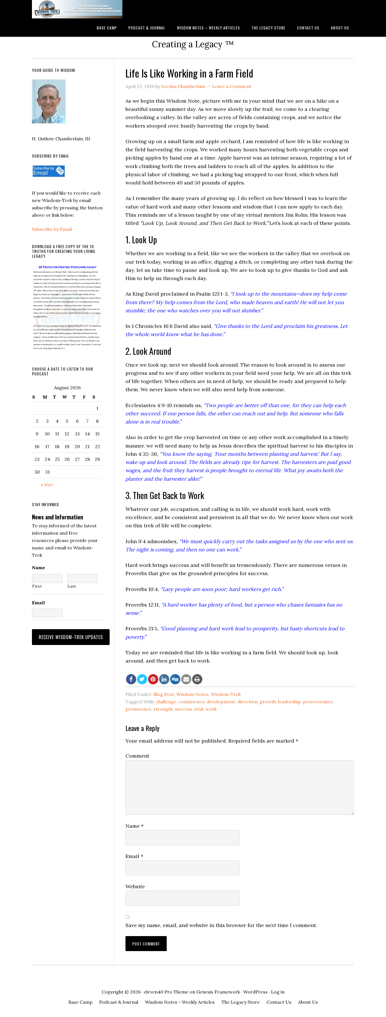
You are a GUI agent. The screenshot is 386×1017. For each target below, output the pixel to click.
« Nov (47, 484)
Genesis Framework (218, 992)
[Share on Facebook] (131, 679)
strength (163, 709)
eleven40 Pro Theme (166, 992)
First (37, 586)
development (221, 701)
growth (268, 701)
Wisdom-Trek (226, 694)
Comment (137, 755)
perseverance (318, 701)
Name (134, 826)
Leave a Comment (231, 86)
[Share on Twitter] (142, 679)
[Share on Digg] (175, 679)
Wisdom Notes (192, 694)
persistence (138, 709)
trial (198, 709)
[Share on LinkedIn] (164, 679)
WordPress (255, 992)
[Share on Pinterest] (153, 679)
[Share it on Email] (186, 679)
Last (72, 586)
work (210, 709)
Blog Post (163, 694)
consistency (191, 701)
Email (134, 856)
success (183, 709)
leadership (289, 701)
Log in (278, 992)
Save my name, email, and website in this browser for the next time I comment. (221, 925)
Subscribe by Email (52, 229)
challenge (166, 701)
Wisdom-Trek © (77, 9)
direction (247, 701)
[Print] (197, 679)
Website (135, 886)
